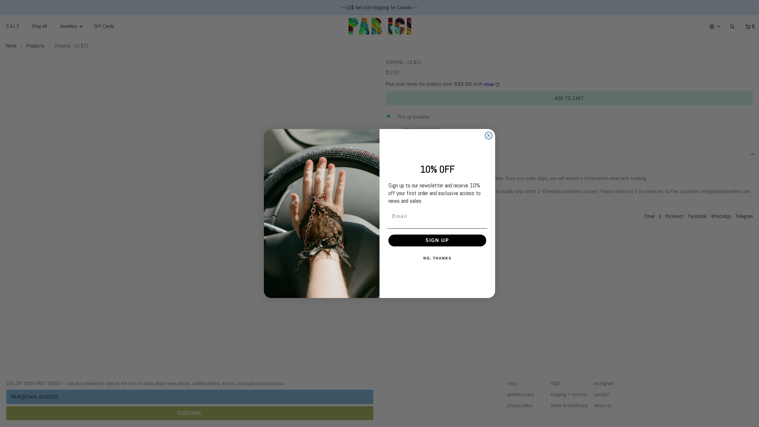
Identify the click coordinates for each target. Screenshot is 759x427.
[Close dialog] (488, 135)
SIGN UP (437, 240)
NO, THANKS (437, 258)
